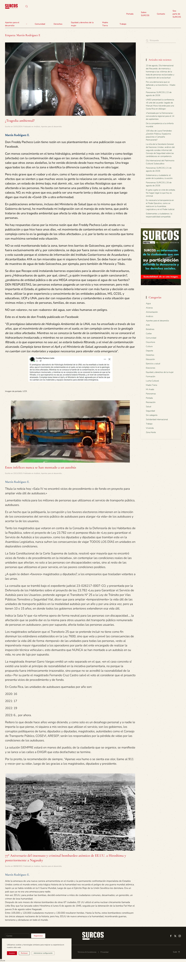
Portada (129, 14)
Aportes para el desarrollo (51, 126)
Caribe (149, 333)
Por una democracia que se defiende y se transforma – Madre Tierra (160, 85)
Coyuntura (150, 342)
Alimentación (152, 312)
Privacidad (104, 952)
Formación (150, 376)
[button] (26, 6)
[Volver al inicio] (11, 6)
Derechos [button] (58, 24)
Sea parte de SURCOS (177, 13)
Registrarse (38, 936)
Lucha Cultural (152, 380)
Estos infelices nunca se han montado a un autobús (40, 467)
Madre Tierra (105, 24)
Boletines (150, 329)
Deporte (149, 350)
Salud (148, 406)
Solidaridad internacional (157, 419)
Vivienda (150, 428)
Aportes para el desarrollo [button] (12, 24)
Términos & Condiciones (87, 952)
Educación (150, 359)
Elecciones (150, 368)
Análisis (37, 126)
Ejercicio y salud (153, 363)
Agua (148, 303)
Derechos (150, 355)
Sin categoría (151, 415)
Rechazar (24, 953)
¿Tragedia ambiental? (20, 120)
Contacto (161, 14)
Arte (148, 325)
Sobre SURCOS (145, 14)
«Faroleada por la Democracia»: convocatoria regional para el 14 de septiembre (160, 116)
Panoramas (151, 393)
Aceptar (12, 953)
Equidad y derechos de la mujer (82, 24)
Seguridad (150, 410)
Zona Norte (151, 432)
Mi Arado (150, 389)
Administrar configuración (43, 953)
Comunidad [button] (40, 24)
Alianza (149, 307)
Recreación (151, 402)
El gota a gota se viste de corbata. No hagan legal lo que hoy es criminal (160, 193)
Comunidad (151, 337)
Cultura (149, 346)
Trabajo (123, 24)
